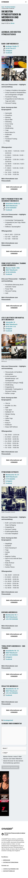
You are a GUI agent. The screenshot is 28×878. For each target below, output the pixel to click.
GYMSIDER (5, 2)
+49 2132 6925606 (12, 655)
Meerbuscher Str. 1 (12, 615)
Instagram (9, 50)
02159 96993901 (11, 208)
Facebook (9, 53)
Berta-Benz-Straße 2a (13, 203)
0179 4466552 (10, 479)
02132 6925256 (11, 272)
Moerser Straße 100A (12, 268)
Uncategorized (8, 720)
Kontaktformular (9, 871)
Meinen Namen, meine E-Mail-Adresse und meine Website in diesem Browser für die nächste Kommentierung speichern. (13, 760)
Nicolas (12, 23)
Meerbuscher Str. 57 (12, 475)
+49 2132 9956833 (12, 693)
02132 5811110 (11, 326)
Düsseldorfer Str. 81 (12, 689)
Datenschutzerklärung (10, 862)
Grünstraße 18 (10, 322)
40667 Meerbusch (11, 270)
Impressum (6, 860)
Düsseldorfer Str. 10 (12, 651)
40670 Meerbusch (11, 206)
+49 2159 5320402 (12, 619)
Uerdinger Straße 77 (12, 46)
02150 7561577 (11, 48)
